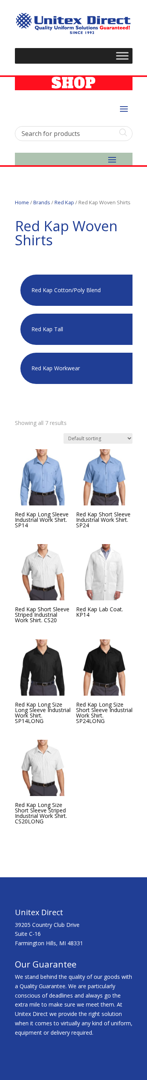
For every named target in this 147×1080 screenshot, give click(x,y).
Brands (41, 202)
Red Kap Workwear (55, 368)
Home (22, 202)
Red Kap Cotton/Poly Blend (66, 290)
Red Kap (64, 202)
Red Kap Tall (47, 329)
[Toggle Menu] (122, 56)
